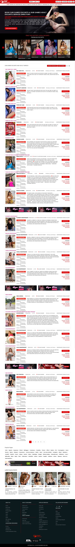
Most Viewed (61, 65)
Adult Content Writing (26, 523)
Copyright (58, 512)
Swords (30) (12, 4)
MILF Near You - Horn (10, 69)
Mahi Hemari (8, 390)
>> (44, 441)
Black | (12, 456)
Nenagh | (40, 454)
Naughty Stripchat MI (11, 86)
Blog (57, 511)
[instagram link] (61, 506)
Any (36, 1)
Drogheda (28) (46, 4)
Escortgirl (8, 189)
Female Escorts (25, 507)
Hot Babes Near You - (10, 103)
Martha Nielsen (9, 424)
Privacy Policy (58, 516)
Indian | (30, 454)
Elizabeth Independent (11, 216)
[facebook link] (59, 506)
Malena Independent (10, 233)
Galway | (21, 454)
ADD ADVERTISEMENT (11, 28)
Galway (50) (34, 4)
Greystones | (16, 450)
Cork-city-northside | (47, 452)
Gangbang (41, 526)
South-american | (8, 458)
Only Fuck (58, 1)
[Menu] (74, 2)
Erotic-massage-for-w (43, 522)
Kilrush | (21, 450)
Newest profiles (52, 65)
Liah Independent (10, 407)
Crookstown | (32, 450)
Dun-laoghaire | (61, 450)
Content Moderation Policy (11, 531)
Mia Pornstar (9, 373)
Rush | (19, 456)
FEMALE (31, 1)
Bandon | (52, 450)
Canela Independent (10, 250)
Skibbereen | (61, 454)
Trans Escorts (25, 509)
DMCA (7, 512)
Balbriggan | (26, 450)
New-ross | (65, 456)
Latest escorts (58, 4)
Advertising (24, 518)
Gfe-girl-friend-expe (43, 517)
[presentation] (3, 48)
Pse (39, 510)
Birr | (56, 450)
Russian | (40, 456)
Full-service (41, 509)
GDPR (7, 517)
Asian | (41, 452)
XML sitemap (8, 519)
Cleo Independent (10, 267)
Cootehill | (7, 454)
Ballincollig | (7, 456)
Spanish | (11, 450)
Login (7, 514)
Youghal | (45, 456)
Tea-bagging (41, 515)
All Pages (7, 520)
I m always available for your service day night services (20, 311)
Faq (56, 523)
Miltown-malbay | (46, 454)
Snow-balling (41, 512)
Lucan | (66, 454)
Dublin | (37, 452)
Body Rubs (24, 512)
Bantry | (11, 452)
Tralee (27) (52, 4)
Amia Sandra (8, 294)
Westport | (16, 452)
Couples (40, 519)
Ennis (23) (29, 4)
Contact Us (8, 509)
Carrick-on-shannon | (30, 452)
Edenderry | (65, 452)
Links (7, 515)
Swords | (25, 454)
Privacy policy (8, 510)
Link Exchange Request (60, 519)
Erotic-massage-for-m (43, 524)
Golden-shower (42, 514)
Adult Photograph (25, 522)
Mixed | (60, 452)
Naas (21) (25, 4)
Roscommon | (22, 452)
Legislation (8, 528)
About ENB (8, 507)
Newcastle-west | (54, 454)
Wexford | (12, 454)
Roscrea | (7, 452)
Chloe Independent (10, 346)
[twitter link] (57, 506)
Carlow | (55, 456)
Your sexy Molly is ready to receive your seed (17, 155)
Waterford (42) (19, 4)
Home (8, 4)
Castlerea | (50, 456)
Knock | (16, 454)
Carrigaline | (55, 452)
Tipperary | (60, 456)
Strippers (24, 514)
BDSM (23, 510)
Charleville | (30, 456)
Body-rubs (41, 505)
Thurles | (44, 450)
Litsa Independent (10, 329)
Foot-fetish (41, 507)
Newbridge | (35, 454)
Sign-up (70, 1)
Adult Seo (24, 520)
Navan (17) (40, 4)
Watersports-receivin (43, 529)
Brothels (40, 527)
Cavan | (67, 450)
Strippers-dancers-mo (43, 520)
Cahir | (6, 450)
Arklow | (36, 456)
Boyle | (16, 456)
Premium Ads (8, 529)
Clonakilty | (38, 450)
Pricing (7, 526)
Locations (64, 1)
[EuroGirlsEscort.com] (44, 540)
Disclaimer (58, 514)
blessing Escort (9, 138)
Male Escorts (24, 505)
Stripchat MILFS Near (10, 120)
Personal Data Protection (61, 524)
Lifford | (48, 450)
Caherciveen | (25, 456)
